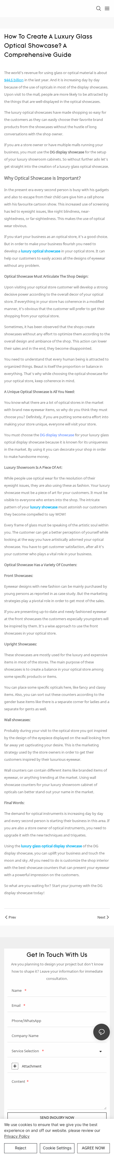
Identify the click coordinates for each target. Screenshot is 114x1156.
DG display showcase (57, 434)
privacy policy (17, 1136)
